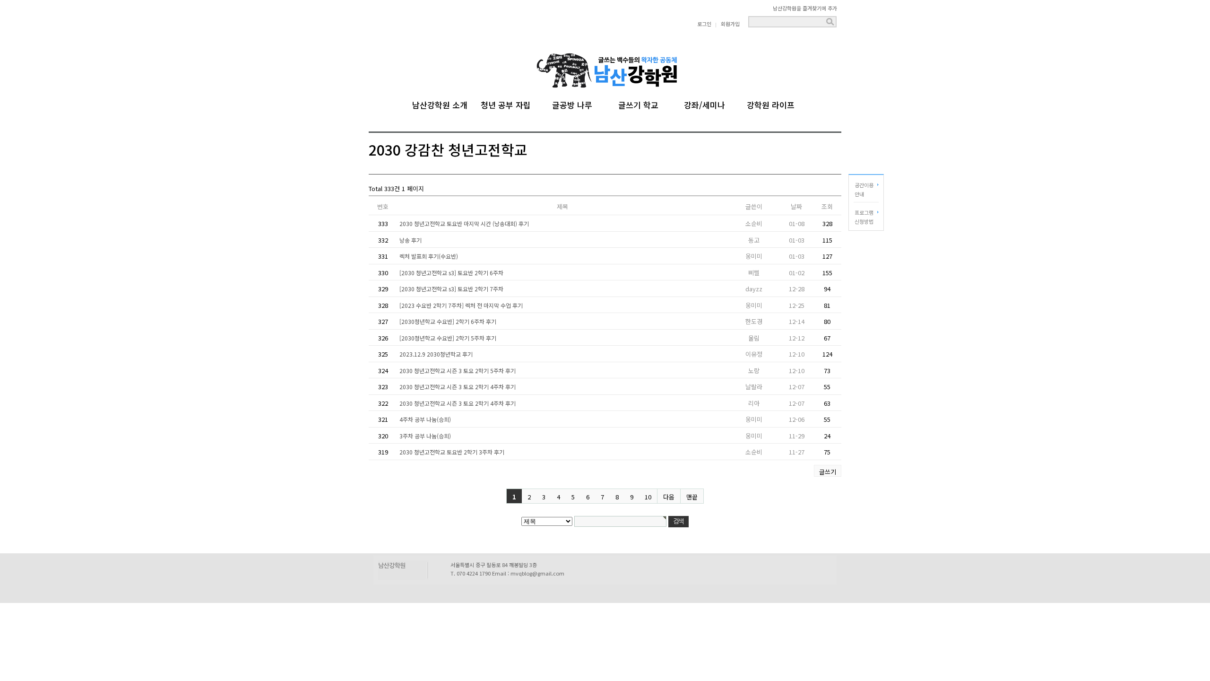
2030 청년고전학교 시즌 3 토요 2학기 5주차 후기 (457, 371)
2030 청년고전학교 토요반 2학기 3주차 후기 (451, 452)
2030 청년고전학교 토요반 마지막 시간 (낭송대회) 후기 (464, 223)
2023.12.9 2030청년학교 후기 (436, 354)
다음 (668, 496)
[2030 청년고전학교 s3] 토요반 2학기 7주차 (451, 289)
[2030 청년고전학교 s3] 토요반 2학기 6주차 (451, 273)
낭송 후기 (410, 240)
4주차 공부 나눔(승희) (425, 419)
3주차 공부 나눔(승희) (425, 436)
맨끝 (692, 496)
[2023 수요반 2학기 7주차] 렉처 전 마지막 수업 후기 (461, 305)
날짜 (796, 206)
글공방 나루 (572, 103)
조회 (827, 206)
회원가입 (730, 23)
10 (648, 496)
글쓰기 (827, 471)
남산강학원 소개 (439, 103)
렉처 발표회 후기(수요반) (428, 256)
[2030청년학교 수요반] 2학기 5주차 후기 (447, 338)
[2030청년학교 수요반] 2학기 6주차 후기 (447, 321)
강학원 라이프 (771, 103)
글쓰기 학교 (638, 103)
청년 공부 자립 (506, 103)
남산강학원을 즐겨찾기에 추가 (805, 8)
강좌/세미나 (704, 103)
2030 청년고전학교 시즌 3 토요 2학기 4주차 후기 (457, 387)
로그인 (704, 23)
